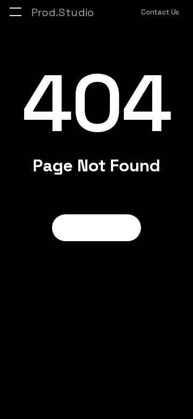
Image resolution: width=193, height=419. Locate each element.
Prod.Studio (62, 12)
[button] (15, 12)
